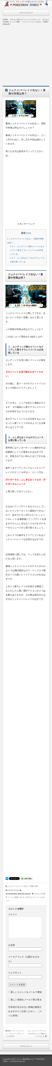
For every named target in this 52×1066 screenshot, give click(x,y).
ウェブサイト (15, 973)
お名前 (11, 945)
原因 (31, 886)
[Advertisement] (26, 53)
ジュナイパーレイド (14, 886)
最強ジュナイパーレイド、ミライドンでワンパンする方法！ (15, 1033)
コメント (12, 914)
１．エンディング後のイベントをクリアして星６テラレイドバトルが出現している (27, 250)
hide (28, 233)
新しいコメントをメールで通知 (26, 992)
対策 (36, 886)
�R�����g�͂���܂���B (18, 894)
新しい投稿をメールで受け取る (26, 999)
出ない (26, 886)
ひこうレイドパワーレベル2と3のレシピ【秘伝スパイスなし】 (37, 1033)
